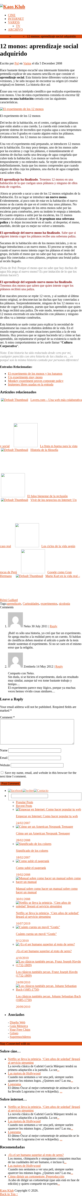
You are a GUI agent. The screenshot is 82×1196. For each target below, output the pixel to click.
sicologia (64, 603)
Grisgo (14, 1033)
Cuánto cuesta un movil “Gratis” (36, 934)
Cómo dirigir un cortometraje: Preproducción (36, 1176)
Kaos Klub (7, 1190)
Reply (53, 626)
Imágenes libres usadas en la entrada (30, 384)
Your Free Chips (20, 1029)
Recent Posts (24, 805)
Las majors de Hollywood (24, 1073)
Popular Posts (24, 802)
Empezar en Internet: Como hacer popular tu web (47, 816)
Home (4, 36)
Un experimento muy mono (25, 377)
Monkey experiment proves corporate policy (35, 381)
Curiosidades (31, 603)
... (58, 1069)
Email (3, 757)
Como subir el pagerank (31, 868)
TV (18, 26)
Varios (16, 36)
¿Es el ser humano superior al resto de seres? (44, 951)
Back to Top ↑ (9, 1194)
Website (5, 765)
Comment (7, 717)
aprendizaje (14, 603)
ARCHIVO (15, 29)
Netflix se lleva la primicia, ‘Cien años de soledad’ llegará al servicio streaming (47, 914)
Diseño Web (17, 1022)
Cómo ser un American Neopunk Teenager (43, 833)
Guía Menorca (19, 1026)
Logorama (14, 1084)
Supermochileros (20, 1036)
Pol (17, 63)
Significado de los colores (32, 850)
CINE (12, 15)
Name (4, 750)
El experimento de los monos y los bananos (35, 373)
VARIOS (14, 22)
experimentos (49, 603)
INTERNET (16, 18)
